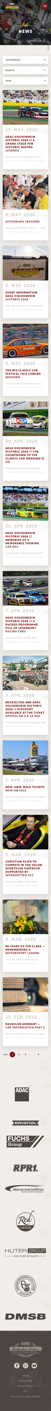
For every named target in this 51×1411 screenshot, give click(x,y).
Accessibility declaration (25, 1396)
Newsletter (25, 1381)
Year (8, 80)
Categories (12, 60)
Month (9, 70)
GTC (25, 1391)
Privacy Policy (25, 1386)
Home (25, 1376)
